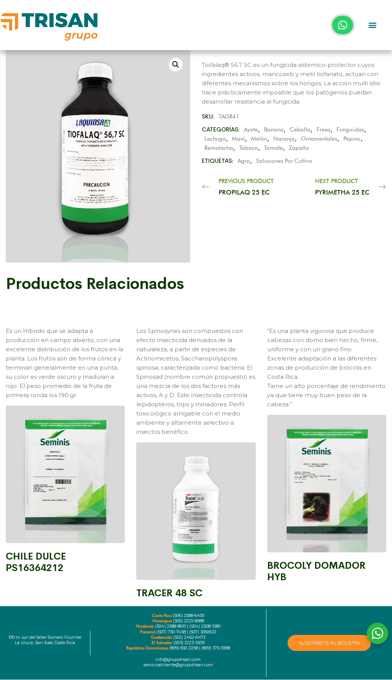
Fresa (323, 129)
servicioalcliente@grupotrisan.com (178, 664)
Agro (244, 160)
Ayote (251, 129)
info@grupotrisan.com (178, 659)
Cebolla (300, 129)
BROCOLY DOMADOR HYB (316, 571)
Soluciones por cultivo (284, 160)
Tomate (273, 147)
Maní (238, 138)
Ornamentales (319, 138)
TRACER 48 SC (169, 593)
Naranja (284, 138)
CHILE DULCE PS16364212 (36, 562)
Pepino (352, 138)
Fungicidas (350, 129)
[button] (372, 25)
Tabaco (248, 147)
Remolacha (218, 147)
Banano (274, 129)
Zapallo (299, 147)
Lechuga (215, 138)
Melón (259, 138)
